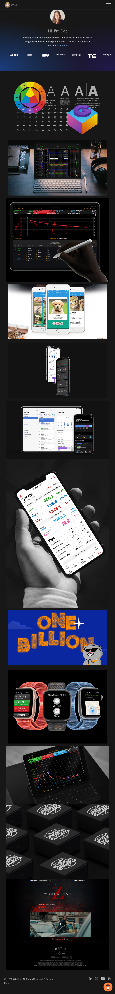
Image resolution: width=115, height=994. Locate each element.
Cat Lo (14, 5)
